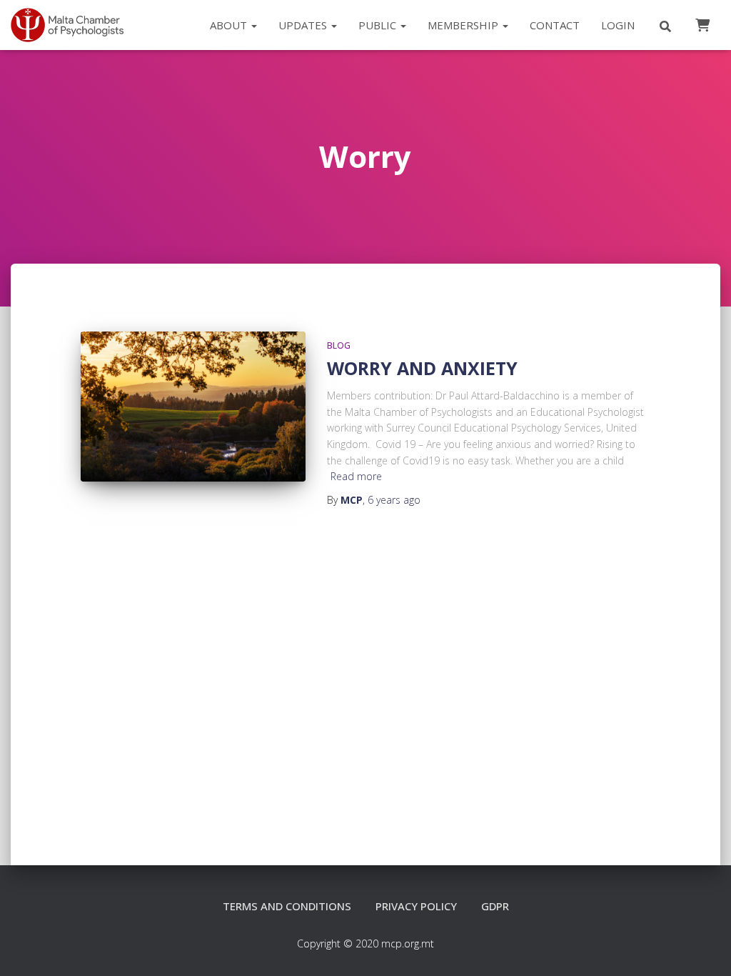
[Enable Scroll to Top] (703, 947)
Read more (356, 476)
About (230, 25)
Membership (464, 25)
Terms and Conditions (287, 906)
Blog (339, 345)
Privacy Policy (416, 906)
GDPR (495, 906)
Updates (304, 25)
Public (378, 25)
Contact (555, 25)
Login (618, 25)
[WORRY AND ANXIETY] (193, 407)
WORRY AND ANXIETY (422, 368)
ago (394, 500)
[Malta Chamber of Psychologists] (72, 25)
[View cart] (702, 24)
